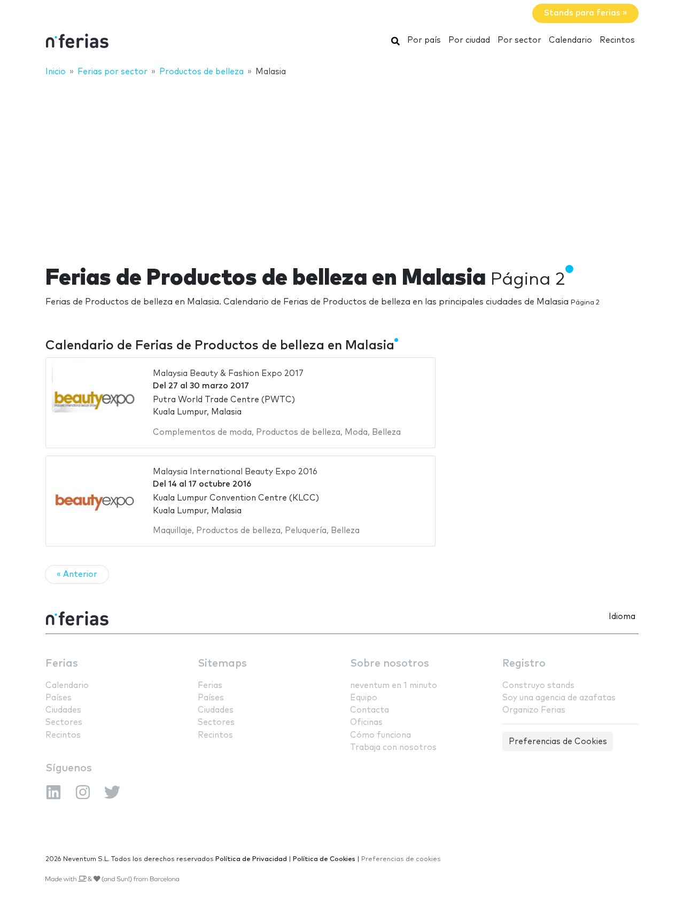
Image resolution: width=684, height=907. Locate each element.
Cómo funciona (380, 735)
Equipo (363, 698)
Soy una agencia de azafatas (559, 698)
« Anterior (77, 574)
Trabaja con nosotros (393, 748)
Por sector (519, 40)
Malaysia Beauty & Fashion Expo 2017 (228, 374)
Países (58, 698)
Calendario (570, 40)
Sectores (63, 722)
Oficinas (366, 722)
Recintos (617, 40)
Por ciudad (469, 40)
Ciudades (63, 710)
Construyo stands (538, 686)
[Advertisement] (342, 164)
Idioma (622, 617)
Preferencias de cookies (401, 859)
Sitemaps (222, 664)
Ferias (61, 664)
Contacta (369, 710)
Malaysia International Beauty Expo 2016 (235, 472)
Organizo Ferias (533, 710)
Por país (424, 40)
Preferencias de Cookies (558, 742)
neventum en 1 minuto (393, 686)
